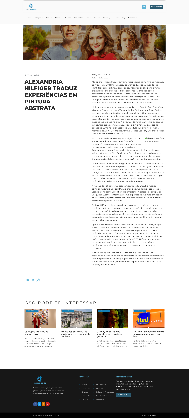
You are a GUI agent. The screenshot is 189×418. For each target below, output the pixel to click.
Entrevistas (78, 18)
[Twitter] (39, 404)
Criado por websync (149, 415)
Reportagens (108, 18)
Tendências (132, 18)
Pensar (97, 18)
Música (88, 18)
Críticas (49, 18)
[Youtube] (48, 404)
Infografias (39, 18)
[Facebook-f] (35, 404)
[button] (144, 7)
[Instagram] (43, 404)
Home (29, 18)
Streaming (120, 18)
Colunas (68, 18)
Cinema (58, 18)
